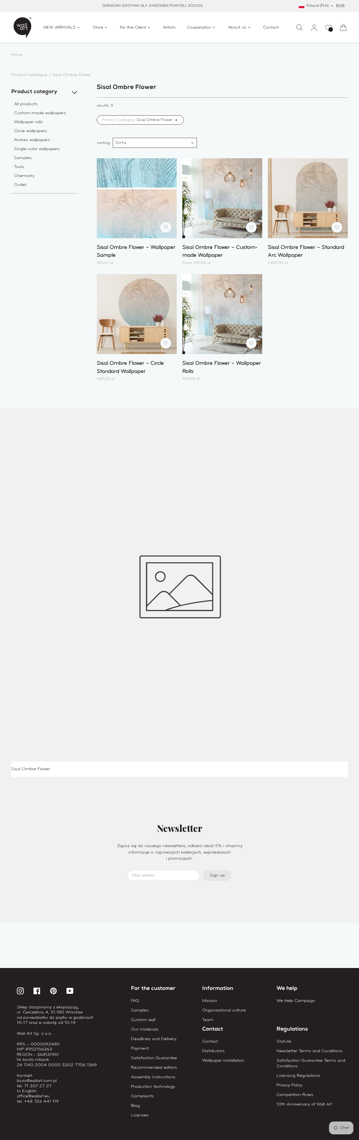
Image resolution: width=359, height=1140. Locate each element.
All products (26, 104)
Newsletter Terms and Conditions (309, 1051)
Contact (210, 1041)
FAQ (135, 1001)
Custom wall (143, 1020)
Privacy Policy (289, 1085)
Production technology (153, 1086)
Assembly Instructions (153, 1077)
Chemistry (24, 176)
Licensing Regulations (298, 1076)
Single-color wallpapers (37, 149)
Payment (140, 1048)
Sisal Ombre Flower (71, 75)
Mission (209, 1001)
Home (16, 55)
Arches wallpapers (32, 140)
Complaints (142, 1096)
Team (207, 1020)
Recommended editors (154, 1067)
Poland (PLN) (318, 6)
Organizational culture (224, 1010)
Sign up (217, 875)
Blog (135, 1106)
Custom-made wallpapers (40, 113)
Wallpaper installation (223, 1060)
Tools (19, 167)
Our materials (144, 1029)
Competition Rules (295, 1095)
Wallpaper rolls (28, 122)
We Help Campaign (296, 1001)
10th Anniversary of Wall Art (304, 1104)
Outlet (20, 185)
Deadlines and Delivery (153, 1039)
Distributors (213, 1051)
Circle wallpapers (30, 131)
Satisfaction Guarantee (154, 1058)
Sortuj (120, 143)
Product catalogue (30, 75)
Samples (23, 158)
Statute (284, 1041)
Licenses (140, 1115)
